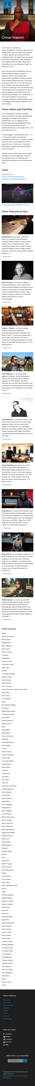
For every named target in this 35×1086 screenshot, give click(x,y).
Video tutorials (8, 1005)
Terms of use (7, 1076)
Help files (6, 1008)
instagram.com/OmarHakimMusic (14, 179)
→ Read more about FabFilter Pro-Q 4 (15, 205)
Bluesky (8, 1037)
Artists (5, 1011)
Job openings (7, 1019)
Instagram (9, 1039)
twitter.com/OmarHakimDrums (13, 177)
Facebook (9, 1034)
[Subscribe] (25, 1060)
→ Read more (6, 256)
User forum (7, 1003)
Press (5, 1013)
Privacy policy (17, 1076)
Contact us (6, 1000)
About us (6, 1016)
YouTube (8, 1042)
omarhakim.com (7, 174)
